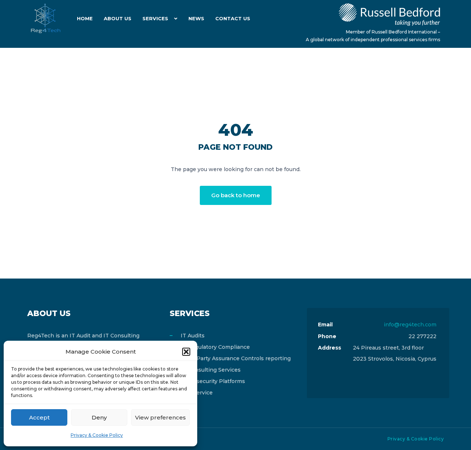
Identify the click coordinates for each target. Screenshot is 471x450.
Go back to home (235, 195)
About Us (117, 18)
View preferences (160, 417)
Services (155, 18)
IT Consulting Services (211, 369)
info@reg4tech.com (410, 324)
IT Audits (193, 335)
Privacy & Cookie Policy (97, 435)
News (196, 18)
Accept (39, 417)
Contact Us (232, 18)
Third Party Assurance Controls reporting (236, 358)
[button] (186, 351)
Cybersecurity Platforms (213, 381)
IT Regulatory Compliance (215, 347)
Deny (99, 417)
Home (85, 18)
